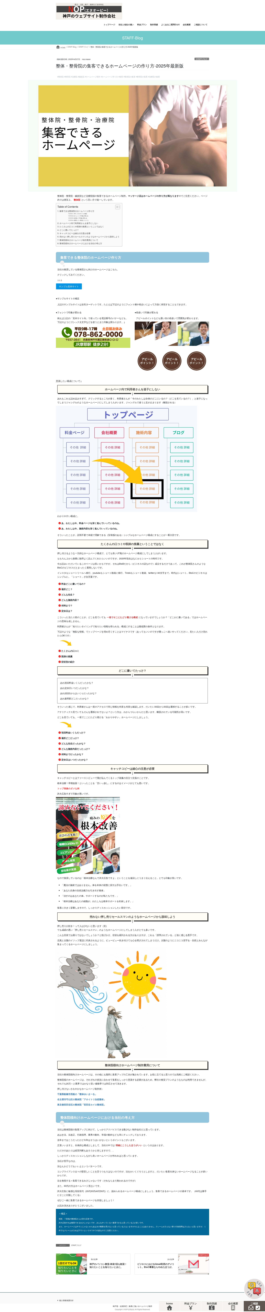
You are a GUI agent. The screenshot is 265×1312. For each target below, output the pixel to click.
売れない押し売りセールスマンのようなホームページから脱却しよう (89, 236)
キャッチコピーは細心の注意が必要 (74, 233)
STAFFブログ (201, 59)
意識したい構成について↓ (81, 220)
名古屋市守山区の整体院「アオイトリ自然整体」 (81, 1099)
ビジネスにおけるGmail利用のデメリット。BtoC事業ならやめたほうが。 (155, 1265)
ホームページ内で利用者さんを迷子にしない (78, 223)
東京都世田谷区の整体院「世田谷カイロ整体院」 (81, 1104)
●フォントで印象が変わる (81, 216)
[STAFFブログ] (71, 1263)
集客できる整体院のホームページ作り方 (76, 210)
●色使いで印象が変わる (80, 218)
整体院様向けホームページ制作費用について (78, 239)
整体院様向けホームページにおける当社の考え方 (80, 243)
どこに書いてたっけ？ (69, 229)
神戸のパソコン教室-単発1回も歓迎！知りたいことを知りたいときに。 (108, 1265)
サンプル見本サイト (69, 286)
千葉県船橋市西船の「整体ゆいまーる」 (77, 1094)
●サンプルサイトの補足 (80, 214)
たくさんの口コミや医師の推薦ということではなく (81, 226)
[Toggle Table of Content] (116, 207)
